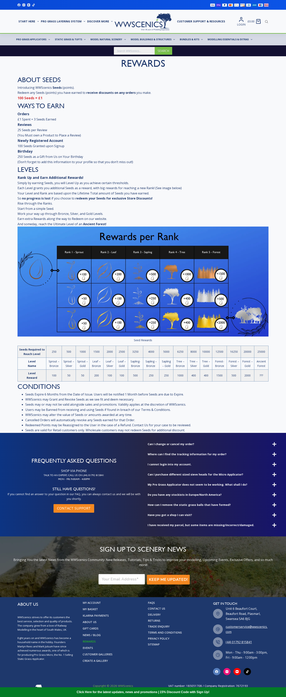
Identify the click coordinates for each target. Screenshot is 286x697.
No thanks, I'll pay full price (105, 373)
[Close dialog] (214, 301)
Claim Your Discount (105, 359)
